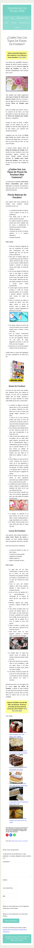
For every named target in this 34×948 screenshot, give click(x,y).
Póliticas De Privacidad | (17, 940)
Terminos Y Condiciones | (20, 938)
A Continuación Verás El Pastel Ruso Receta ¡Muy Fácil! (18, 802)
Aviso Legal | (11, 938)
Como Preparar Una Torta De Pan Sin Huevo (18, 820)
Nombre (5, 880)
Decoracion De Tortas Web (17, 9)
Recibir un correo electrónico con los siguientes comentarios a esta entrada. (16, 907)
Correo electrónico (8, 888)
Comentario (6, 861)
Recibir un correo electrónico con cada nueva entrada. (15, 915)
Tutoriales (25, 841)
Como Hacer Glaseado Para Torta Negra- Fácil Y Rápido (17, 734)
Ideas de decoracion (17, 841)
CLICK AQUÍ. (22, 57)
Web (4, 896)
